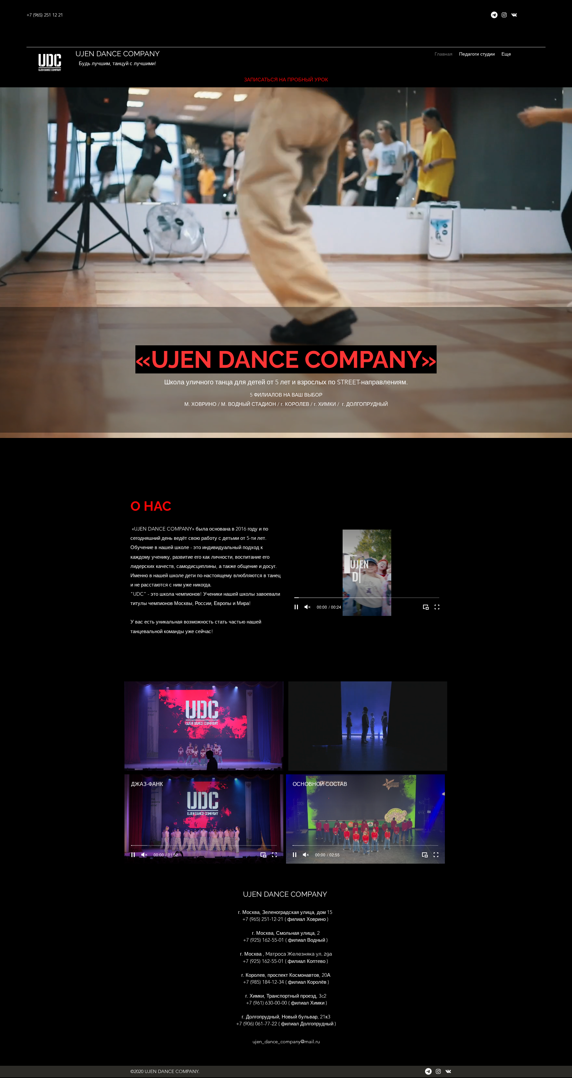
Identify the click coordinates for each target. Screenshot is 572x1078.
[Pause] (296, 607)
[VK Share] (514, 15)
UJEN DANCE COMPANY (117, 53)
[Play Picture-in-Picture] (425, 607)
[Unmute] (307, 607)
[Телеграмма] (494, 15)
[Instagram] (504, 15)
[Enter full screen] (437, 607)
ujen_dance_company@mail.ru (286, 1041)
